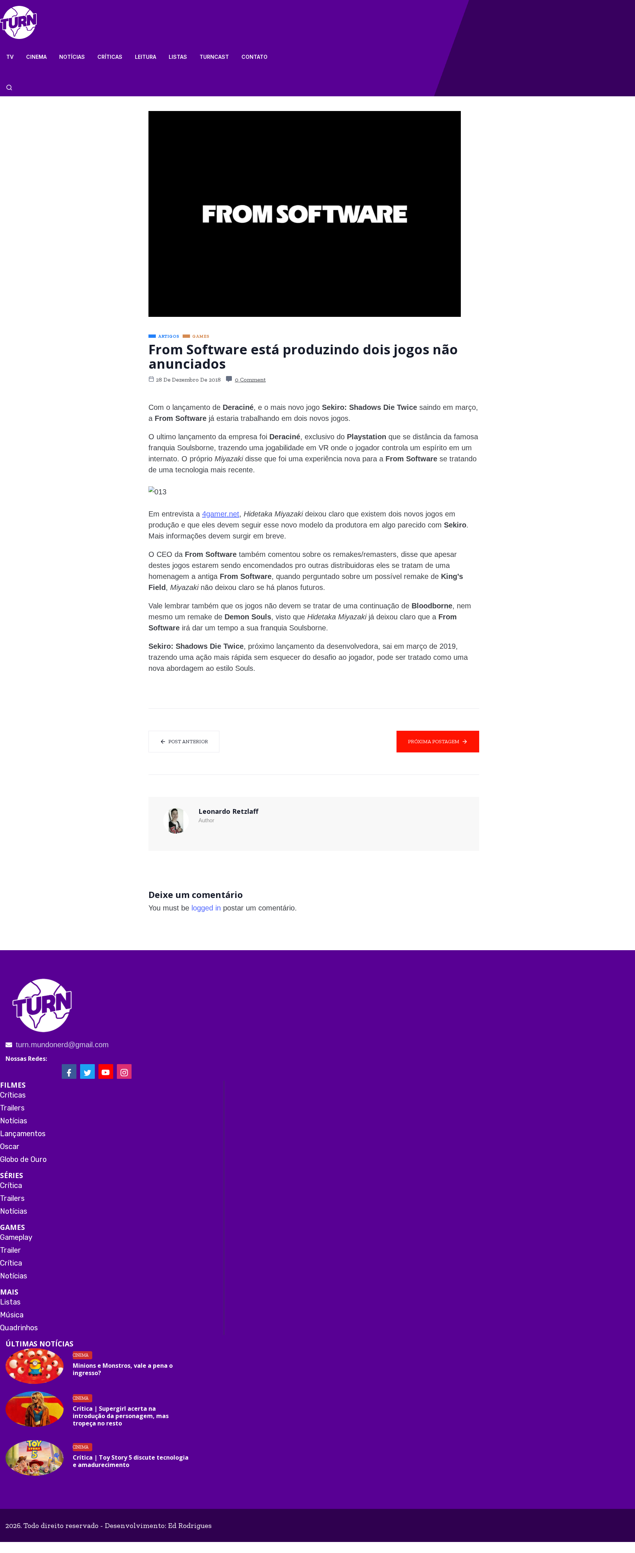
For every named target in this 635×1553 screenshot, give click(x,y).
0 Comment (250, 379)
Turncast (214, 57)
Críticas (109, 57)
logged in (206, 908)
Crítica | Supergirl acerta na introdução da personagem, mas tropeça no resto (121, 1416)
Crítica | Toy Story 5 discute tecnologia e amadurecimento (131, 1461)
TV (10, 57)
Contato (254, 57)
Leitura (145, 57)
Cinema (36, 57)
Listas (178, 57)
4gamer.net (220, 514)
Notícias (72, 57)
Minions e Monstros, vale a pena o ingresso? (123, 1369)
